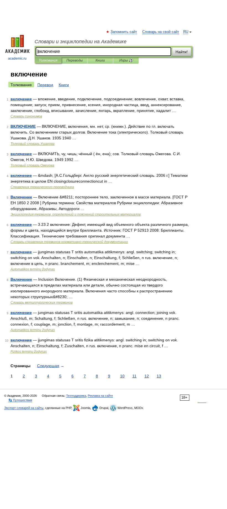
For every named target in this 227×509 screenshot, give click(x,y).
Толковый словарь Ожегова (32, 165)
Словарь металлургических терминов (42, 303)
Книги (100, 60)
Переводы (74, 60)
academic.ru (17, 58)
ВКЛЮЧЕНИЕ (23, 126)
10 (122, 376)
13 (159, 376)
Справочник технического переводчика (42, 187)
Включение (21, 197)
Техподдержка (76, 395)
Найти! (182, 52)
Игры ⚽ (126, 60)
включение (21, 99)
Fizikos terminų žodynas (29, 352)
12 (147, 376)
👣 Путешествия (20, 400)
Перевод (45, 85)
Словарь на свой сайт (160, 32)
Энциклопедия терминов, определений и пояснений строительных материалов (76, 214)
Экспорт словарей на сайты (23, 408)
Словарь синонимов (26, 116)
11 (134, 376)
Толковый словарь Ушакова (33, 144)
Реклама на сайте (100, 395)
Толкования (48, 60)
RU (185, 32)
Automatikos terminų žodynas (33, 269)
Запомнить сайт (124, 32)
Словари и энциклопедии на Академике (81, 41)
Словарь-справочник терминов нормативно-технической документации (69, 242)
